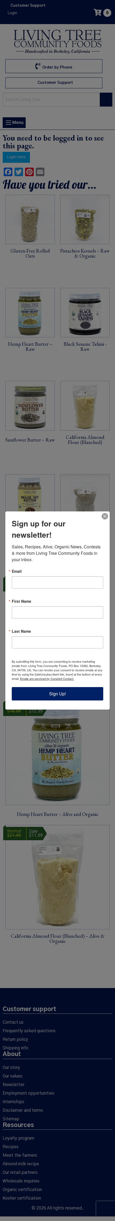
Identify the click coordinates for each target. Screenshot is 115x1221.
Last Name (21, 631)
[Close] (105, 516)
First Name (21, 601)
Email (17, 571)
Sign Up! (57, 694)
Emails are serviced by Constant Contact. (47, 678)
